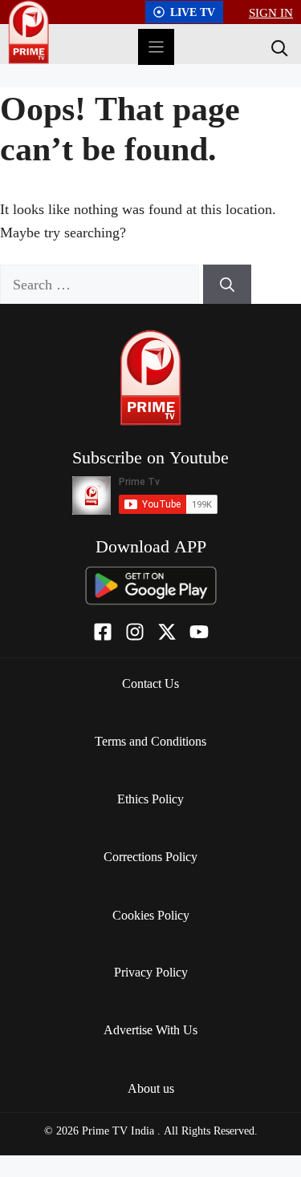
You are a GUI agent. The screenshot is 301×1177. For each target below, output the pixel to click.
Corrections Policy (150, 856)
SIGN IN (271, 12)
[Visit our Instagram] (135, 632)
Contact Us (150, 683)
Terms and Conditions (150, 741)
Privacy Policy (151, 972)
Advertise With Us (150, 1029)
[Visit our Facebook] (103, 632)
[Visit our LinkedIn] (199, 632)
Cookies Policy (150, 915)
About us (151, 1088)
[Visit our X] (167, 632)
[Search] (277, 47)
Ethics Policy (150, 798)
